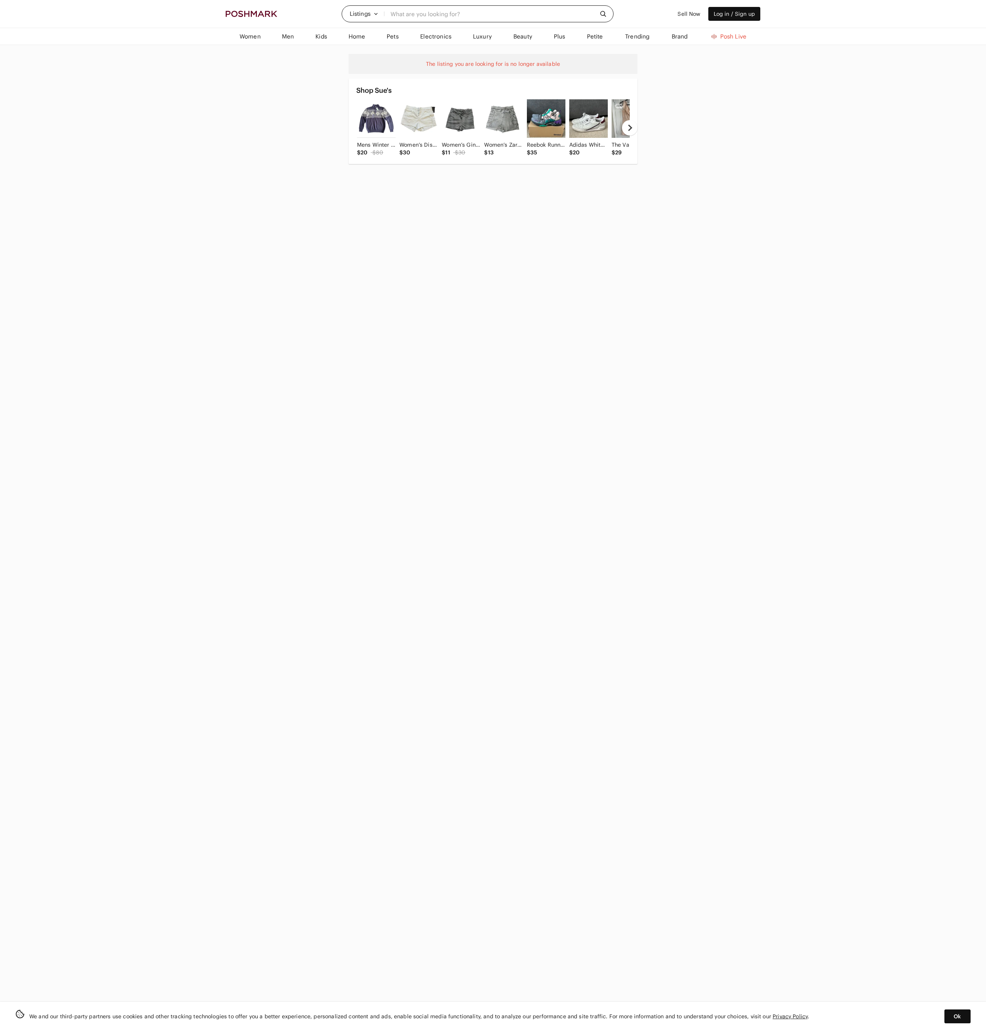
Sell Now (688, 13)
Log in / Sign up (734, 13)
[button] (364, 14)
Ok (957, 1016)
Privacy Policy (790, 1016)
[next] (629, 128)
